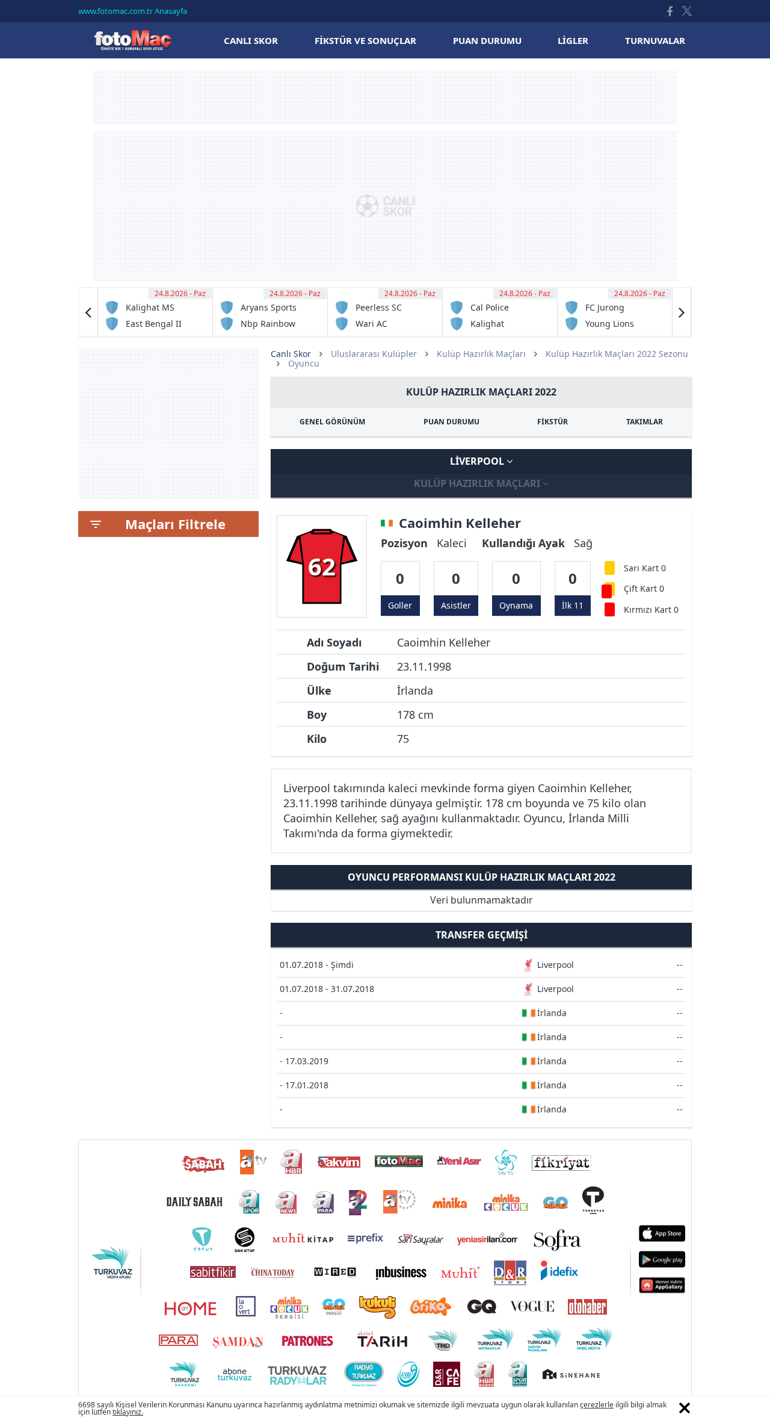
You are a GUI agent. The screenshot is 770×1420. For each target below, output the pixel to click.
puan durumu (487, 40)
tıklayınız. (127, 1412)
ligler (573, 40)
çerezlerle (597, 1405)
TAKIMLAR (644, 422)
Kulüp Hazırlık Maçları (481, 353)
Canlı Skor (132, 40)
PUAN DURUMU (451, 422)
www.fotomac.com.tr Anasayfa (132, 10)
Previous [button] (88, 312)
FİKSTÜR (552, 422)
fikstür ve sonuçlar (365, 40)
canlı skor (251, 40)
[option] (155, 312)
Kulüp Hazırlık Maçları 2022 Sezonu (617, 353)
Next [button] (681, 312)
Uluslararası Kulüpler (374, 353)
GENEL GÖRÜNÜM (332, 422)
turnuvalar (655, 40)
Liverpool (478, 461)
